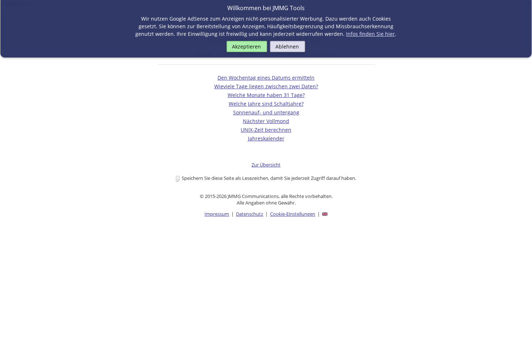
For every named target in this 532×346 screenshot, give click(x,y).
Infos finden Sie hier (370, 33)
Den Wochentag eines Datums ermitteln (266, 77)
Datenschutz (249, 214)
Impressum (216, 214)
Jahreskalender (266, 138)
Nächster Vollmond (266, 121)
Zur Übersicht (266, 164)
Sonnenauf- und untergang (266, 112)
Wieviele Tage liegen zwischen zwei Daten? (266, 86)
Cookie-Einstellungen (292, 214)
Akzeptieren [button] (246, 46)
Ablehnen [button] (287, 46)
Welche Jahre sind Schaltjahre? (266, 103)
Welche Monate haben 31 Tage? (266, 95)
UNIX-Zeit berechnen (266, 129)
